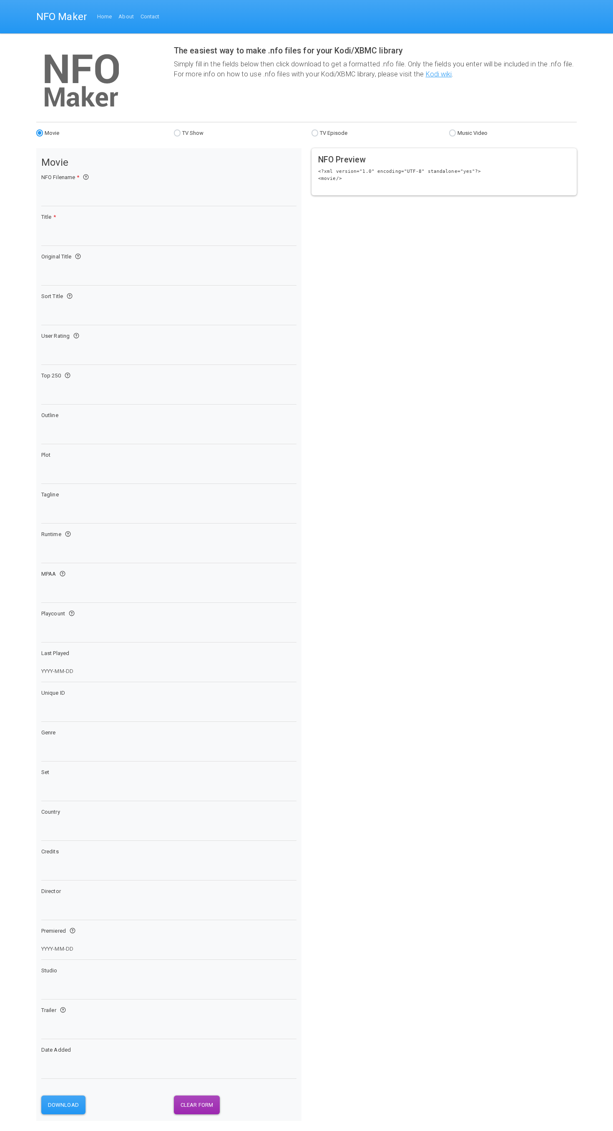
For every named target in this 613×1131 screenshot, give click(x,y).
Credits (50, 851)
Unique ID (53, 693)
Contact (150, 16)
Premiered (53, 931)
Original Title (56, 256)
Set (45, 772)
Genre (48, 732)
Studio (49, 970)
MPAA (48, 574)
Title (48, 217)
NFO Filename (60, 177)
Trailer (48, 1010)
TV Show (193, 133)
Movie (52, 133)
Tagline (50, 494)
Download (63, 1105)
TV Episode (334, 133)
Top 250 (51, 375)
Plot (45, 455)
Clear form (197, 1105)
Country (50, 812)
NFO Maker (61, 17)
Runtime (51, 534)
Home (104, 16)
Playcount (53, 613)
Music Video (472, 133)
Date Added (56, 1050)
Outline (49, 415)
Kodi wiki (439, 74)
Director (51, 891)
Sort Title (52, 296)
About (126, 16)
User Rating (55, 336)
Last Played (55, 653)
